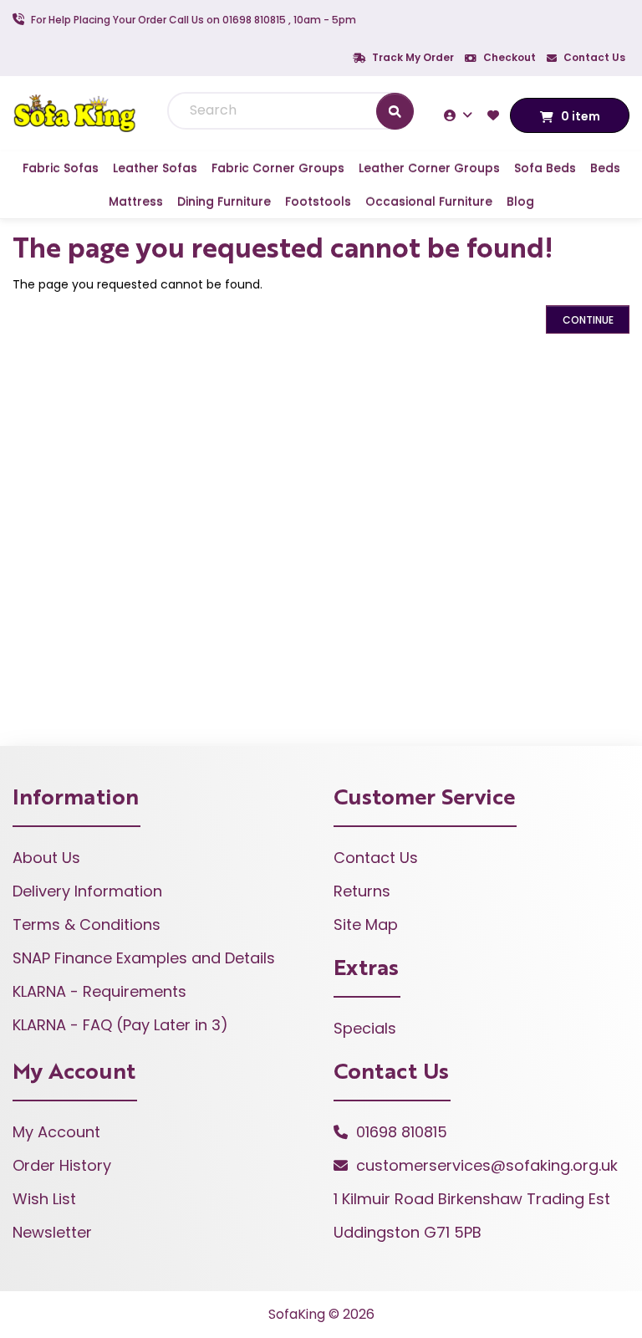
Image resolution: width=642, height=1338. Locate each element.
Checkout (508, 57)
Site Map (366, 924)
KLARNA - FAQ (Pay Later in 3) (120, 1024)
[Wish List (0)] (495, 114)
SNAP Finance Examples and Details (144, 957)
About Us (46, 857)
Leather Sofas (155, 168)
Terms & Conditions (86, 924)
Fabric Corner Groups (277, 168)
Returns (362, 891)
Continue (588, 320)
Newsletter (52, 1232)
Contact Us (593, 57)
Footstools (318, 201)
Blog (520, 201)
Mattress (136, 201)
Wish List (44, 1198)
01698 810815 (401, 1131)
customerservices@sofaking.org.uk (487, 1165)
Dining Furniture (224, 201)
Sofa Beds (545, 168)
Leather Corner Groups (429, 168)
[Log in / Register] (460, 114)
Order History (62, 1165)
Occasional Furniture (428, 201)
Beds (605, 168)
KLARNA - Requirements (99, 991)
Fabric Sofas (61, 168)
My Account (56, 1131)
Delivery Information (87, 891)
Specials (365, 1028)
